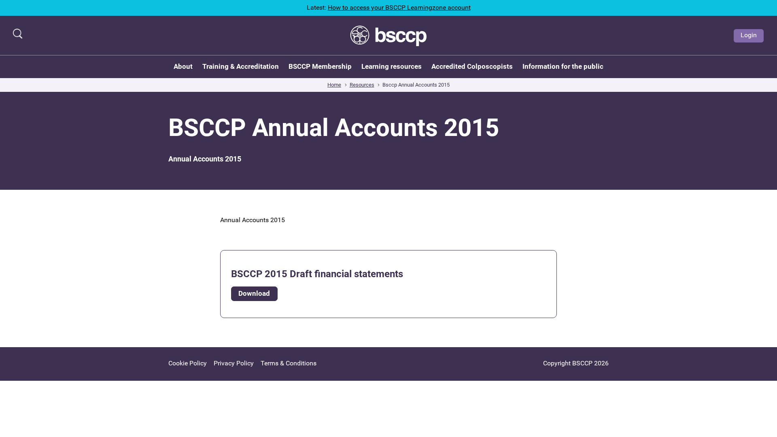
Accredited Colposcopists (472, 66)
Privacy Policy (234, 363)
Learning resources (391, 66)
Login (749, 35)
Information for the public (562, 66)
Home (334, 85)
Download (254, 293)
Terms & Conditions (288, 363)
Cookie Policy (187, 363)
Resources (362, 85)
